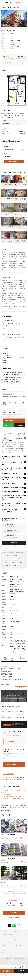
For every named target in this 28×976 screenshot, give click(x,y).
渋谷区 (20, 562)
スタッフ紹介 (17, 950)
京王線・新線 (23, 805)
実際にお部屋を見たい (14, 161)
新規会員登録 (14, 542)
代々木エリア (13, 562)
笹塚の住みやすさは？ (7, 794)
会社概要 (16, 947)
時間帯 (6, 153)
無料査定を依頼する (14, 917)
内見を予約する (9, 62)
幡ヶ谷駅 (21, 558)
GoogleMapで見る (21, 687)
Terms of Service (15, 967)
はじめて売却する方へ (19, 934)
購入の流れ (4, 936)
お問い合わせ (14, 912)
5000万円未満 (4, 805)
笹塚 (3, 950)
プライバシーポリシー (6, 963)
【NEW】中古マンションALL (10, 555)
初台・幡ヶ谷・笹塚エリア (10, 558)
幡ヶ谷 (3, 947)
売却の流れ (17, 936)
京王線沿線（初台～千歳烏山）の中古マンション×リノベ (13, 807)
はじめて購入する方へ (7, 934)
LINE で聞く (20, 62)
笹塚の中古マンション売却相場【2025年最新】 (13, 796)
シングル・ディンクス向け (10, 565)
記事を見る (6, 339)
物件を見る (6, 328)
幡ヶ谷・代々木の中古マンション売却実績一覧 (13, 798)
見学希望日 (7, 146)
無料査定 (16, 939)
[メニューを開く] (25, 2)
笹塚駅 (5, 562)
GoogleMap (14, 586)
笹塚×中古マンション (8, 810)
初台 (3, 952)
